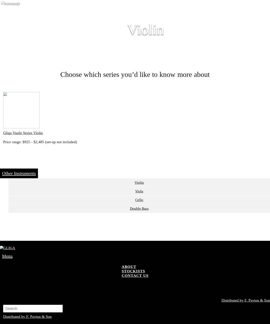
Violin (139, 183)
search (123, 286)
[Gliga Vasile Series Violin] (21, 110)
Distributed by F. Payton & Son (245, 300)
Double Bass (139, 209)
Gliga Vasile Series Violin (23, 133)
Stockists (133, 271)
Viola (139, 191)
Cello (139, 200)
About (129, 267)
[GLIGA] (10, 3)
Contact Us (135, 276)
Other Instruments (19, 173)
